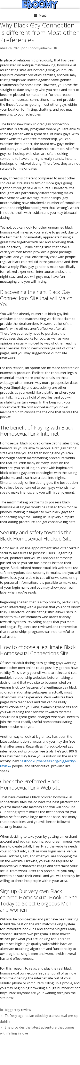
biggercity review (18, 1009)
